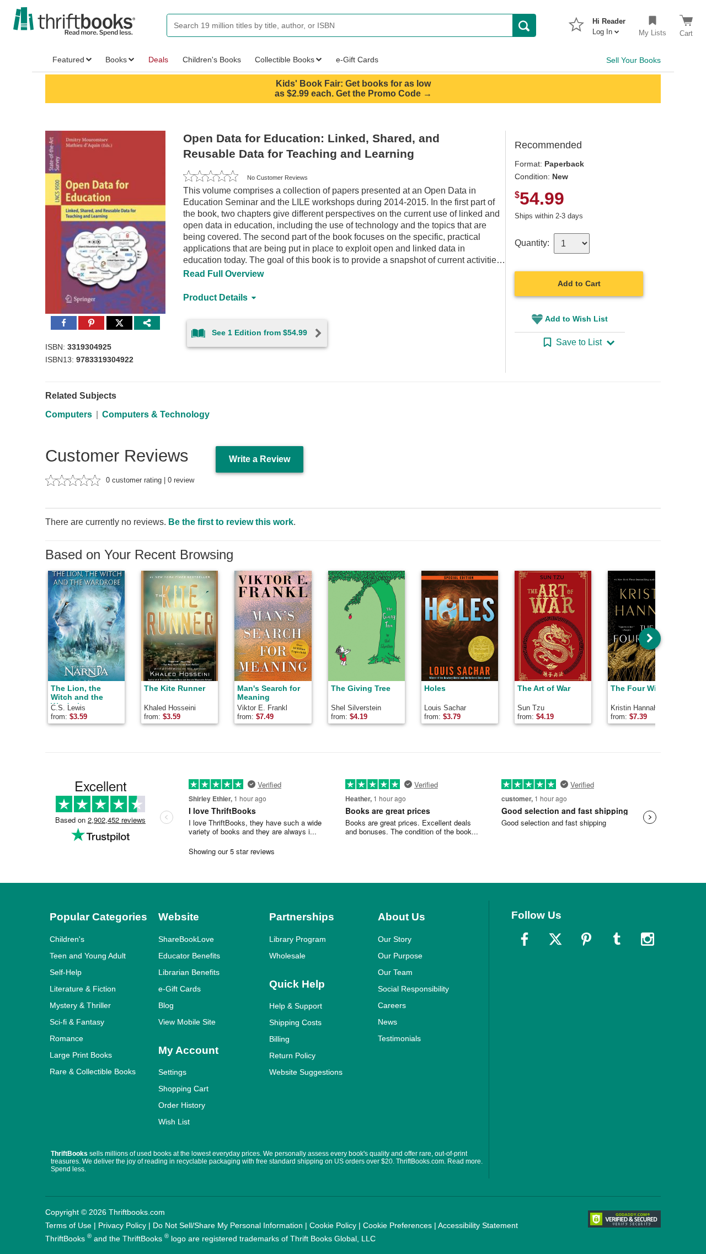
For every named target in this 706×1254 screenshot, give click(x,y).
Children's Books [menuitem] (212, 59)
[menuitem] (608, 23)
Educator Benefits (189, 955)
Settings (172, 1072)
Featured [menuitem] (68, 59)
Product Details (215, 297)
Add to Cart (579, 283)
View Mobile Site (187, 1021)
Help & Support (295, 1005)
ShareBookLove (186, 939)
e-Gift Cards (179, 988)
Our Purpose (400, 955)
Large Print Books (81, 1055)
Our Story (394, 939)
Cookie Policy (332, 1225)
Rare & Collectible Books (93, 1071)
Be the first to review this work (230, 522)
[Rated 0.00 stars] (210, 177)
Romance (66, 1038)
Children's (67, 939)
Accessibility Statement (478, 1225)
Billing (279, 1039)
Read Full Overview (223, 273)
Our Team (395, 972)
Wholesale (287, 955)
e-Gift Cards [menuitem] (357, 59)
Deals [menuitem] (158, 59)
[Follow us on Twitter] (555, 939)
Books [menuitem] (116, 59)
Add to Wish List (576, 318)
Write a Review (259, 459)
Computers (68, 414)
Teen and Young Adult (88, 955)
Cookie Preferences (397, 1225)
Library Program (297, 939)
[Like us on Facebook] (524, 939)
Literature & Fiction (83, 988)
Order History (181, 1105)
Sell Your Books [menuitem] (633, 60)
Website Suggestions (306, 1072)
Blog (166, 1005)
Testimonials (399, 1038)
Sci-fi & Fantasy (77, 1021)
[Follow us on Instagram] (647, 939)
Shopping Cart (183, 1088)
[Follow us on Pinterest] (586, 939)
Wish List (174, 1121)
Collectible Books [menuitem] (284, 59)
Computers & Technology (156, 414)
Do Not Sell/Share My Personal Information (228, 1225)
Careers (392, 1005)
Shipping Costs (295, 1022)
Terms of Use (68, 1225)
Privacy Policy (122, 1225)
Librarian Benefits (189, 972)
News (387, 1021)
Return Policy (292, 1055)
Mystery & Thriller (80, 1005)
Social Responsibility (413, 988)
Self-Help (66, 972)
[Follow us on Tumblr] (616, 939)
